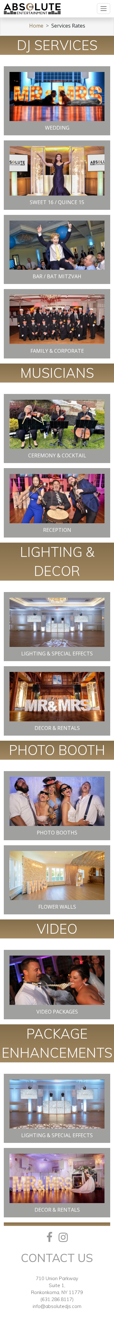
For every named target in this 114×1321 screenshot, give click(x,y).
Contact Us (57, 1258)
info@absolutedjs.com (57, 1306)
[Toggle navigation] (103, 8)
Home (36, 25)
